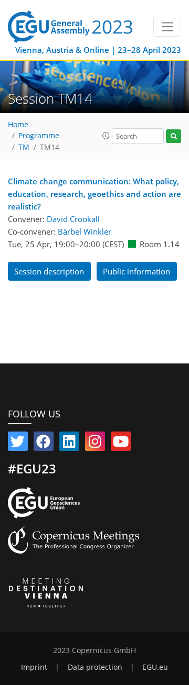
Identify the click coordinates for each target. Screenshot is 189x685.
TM (23, 147)
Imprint (34, 667)
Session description (49, 271)
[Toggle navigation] (167, 27)
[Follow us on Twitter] (18, 443)
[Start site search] (173, 136)
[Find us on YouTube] (121, 443)
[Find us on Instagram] (95, 443)
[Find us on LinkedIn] (69, 443)
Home (18, 124)
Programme (38, 135)
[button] (106, 135)
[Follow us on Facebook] (44, 443)
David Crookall (73, 219)
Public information (136, 271)
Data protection (95, 667)
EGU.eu (155, 667)
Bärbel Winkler (84, 231)
